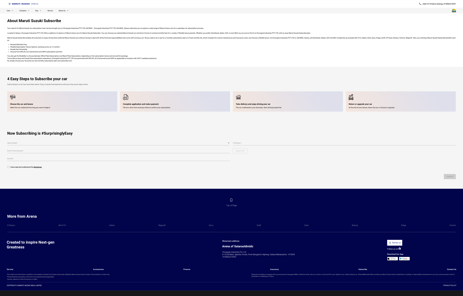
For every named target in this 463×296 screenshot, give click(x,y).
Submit (450, 176)
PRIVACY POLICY (449, 285)
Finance (186, 269)
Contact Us (451, 269)
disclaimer (38, 167)
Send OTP (240, 151)
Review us (396, 243)
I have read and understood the (26, 167)
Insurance (274, 269)
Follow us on (392, 249)
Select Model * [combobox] (12, 143)
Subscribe (362, 269)
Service (50, 11)
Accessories (98, 269)
